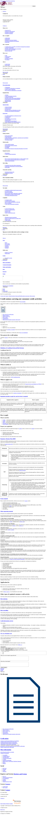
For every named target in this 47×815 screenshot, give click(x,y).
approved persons (22, 470)
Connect (20, 428)
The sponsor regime (8, 139)
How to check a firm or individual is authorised (13, 193)
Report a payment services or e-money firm (13, 218)
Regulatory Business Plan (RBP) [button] (8, 438)
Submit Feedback (4, 667)
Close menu (5, 73)
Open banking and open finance (11, 120)
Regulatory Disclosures (9, 138)
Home (4, 288)
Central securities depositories (10, 154)
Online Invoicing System (7, 781)
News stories (7, 243)
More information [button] (5, 749)
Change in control (8, 108)
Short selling (7, 167)
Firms (4, 74)
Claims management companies (10, 96)
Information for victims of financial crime (12, 194)
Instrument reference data (9, 172)
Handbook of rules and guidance (11, 40)
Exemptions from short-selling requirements (13, 165)
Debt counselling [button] (4, 610)
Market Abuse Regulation (9, 160)
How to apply (5, 317)
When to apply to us (6, 316)
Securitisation (7, 146)
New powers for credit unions (8, 314)
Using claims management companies (12, 204)
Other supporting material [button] (6, 511)
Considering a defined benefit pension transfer (13, 190)
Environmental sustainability (10, 49)
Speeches (6, 245)
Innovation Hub (8, 100)
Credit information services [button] (6, 620)
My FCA (4, 776)
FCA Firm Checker (8, 191)
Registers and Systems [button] (20, 774)
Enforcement (7, 39)
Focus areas (5, 113)
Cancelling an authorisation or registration (12, 88)
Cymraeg (4, 759)
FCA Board (7, 59)
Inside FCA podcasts (9, 252)
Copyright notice (6, 757)
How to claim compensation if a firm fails (12, 202)
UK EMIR (7, 147)
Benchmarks (7, 153)
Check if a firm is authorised (10, 89)
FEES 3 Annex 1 (7, 591)
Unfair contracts (8, 220)
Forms (4, 273)
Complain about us (6, 756)
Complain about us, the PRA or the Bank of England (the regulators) (17, 46)
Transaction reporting (9, 173)
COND (4, 421)
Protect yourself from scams (10, 212)
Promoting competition (9, 32)
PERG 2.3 (20, 644)
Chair (6, 55)
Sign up (4, 238)
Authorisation (7, 38)
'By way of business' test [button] (6, 633)
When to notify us (6, 315)
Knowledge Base (8, 136)
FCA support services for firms (10, 118)
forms (10, 505)
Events (4, 255)
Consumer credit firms (9, 97)
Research (4, 271)
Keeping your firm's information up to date (12, 110)
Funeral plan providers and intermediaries (12, 99)
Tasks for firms (6, 104)
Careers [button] (8, 784)
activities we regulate (11, 329)
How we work (5, 72)
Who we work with (8, 50)
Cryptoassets (7, 117)
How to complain (8, 203)
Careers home (7, 64)
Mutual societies (8, 101)
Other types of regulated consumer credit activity (11, 319)
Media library (7, 253)
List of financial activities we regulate (7, 752)
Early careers (7, 65)
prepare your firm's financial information (17, 559)
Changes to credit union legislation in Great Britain (9, 740)
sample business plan (9, 444)
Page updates (3, 646)
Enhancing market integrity (10, 31)
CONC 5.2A (22, 521)
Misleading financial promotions (11, 217)
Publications (5, 260)
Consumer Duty (8, 116)
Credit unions (5, 291)
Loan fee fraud (7, 210)
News (4, 229)
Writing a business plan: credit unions (7, 747)
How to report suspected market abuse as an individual (15, 159)
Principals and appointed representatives (12, 111)
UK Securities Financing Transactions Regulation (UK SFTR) (16, 148)
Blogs (6, 242)
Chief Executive (8, 56)
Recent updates (5, 424)
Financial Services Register (8, 777)
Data (4, 269)
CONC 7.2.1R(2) (11, 529)
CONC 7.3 (21, 525)
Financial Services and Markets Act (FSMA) (33, 384)
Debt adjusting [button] (3, 599)
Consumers (5, 175)
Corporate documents (7, 264)
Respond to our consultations (8, 285)
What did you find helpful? (5, 661)
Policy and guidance (7, 262)
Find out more (5, 82)
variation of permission (17, 393)
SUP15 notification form (15, 377)
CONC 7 (14, 525)
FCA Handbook (6, 778)
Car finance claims (8, 199)
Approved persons (8, 107)
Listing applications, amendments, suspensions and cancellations (16, 137)
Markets (4, 131)
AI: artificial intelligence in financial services (13, 115)
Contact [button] (7, 790)
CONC (4, 419)
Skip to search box (11, 0)
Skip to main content (4, 0)
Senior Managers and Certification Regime (12, 122)
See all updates (22, 301)
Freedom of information (7, 760)
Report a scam (7, 219)
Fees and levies (8, 109)
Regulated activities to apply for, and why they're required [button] (14, 396)
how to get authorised (24, 332)
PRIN (4, 422)
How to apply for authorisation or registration (13, 90)
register (33, 428)
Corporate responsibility (9, 47)
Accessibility (5, 755)
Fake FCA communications (10, 209)
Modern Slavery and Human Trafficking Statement (12, 761)
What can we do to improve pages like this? (8, 655)
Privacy (4, 762)
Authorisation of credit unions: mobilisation (8, 744)
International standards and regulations (12, 41)
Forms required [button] (4, 498)
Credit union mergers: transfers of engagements (8, 743)
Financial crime (8, 119)
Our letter (4, 423)
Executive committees (9, 58)
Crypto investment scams (9, 208)
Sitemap (4, 763)
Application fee (5, 318)
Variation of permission (4, 753)
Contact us (5, 25)
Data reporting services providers (11, 145)
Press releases (7, 244)
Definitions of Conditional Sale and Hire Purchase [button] (12, 348)
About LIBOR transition (9, 144)
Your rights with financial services (11, 195)
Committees (7, 57)
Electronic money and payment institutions (12, 98)
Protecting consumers (9, 33)
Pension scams (7, 211)
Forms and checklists (9, 135)
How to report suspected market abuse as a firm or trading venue (16, 158)
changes (6, 337)
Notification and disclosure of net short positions (13, 166)
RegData (4, 780)
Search (1, 6)
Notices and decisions (7, 267)
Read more (5, 227)
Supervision (7, 42)
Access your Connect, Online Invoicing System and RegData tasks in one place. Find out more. (17, 296)
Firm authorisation (6, 85)
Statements (7, 246)
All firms (6, 95)
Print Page (2, 668)
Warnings (6, 247)
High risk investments (9, 192)
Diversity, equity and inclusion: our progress (13, 48)
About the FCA (8, 30)
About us (4, 11)
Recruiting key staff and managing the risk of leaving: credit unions (12, 746)
